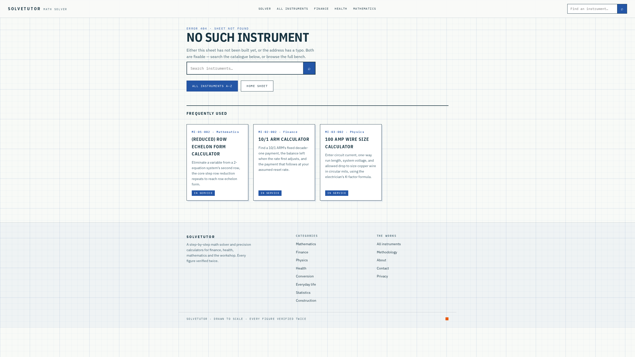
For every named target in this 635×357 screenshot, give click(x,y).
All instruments (292, 8)
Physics (302, 260)
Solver (264, 8)
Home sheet (257, 86)
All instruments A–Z (212, 86)
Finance (321, 8)
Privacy (382, 276)
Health (341, 8)
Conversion (305, 276)
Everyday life (306, 284)
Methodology (387, 252)
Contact (383, 268)
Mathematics (364, 8)
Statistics (303, 292)
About (381, 260)
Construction (306, 300)
